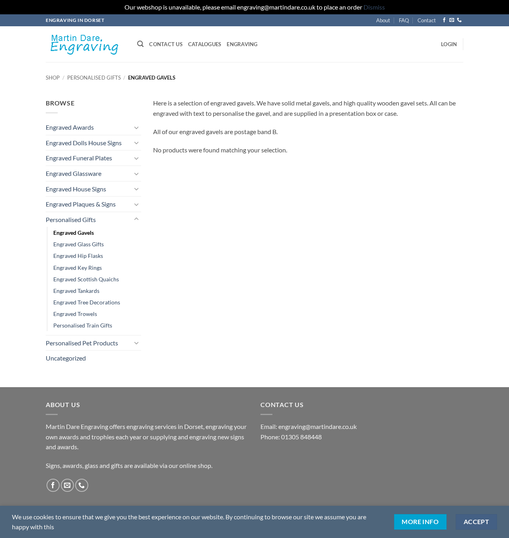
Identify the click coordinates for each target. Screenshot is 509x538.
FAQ (404, 20)
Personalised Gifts (94, 77)
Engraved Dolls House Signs (84, 142)
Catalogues (204, 44)
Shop (53, 77)
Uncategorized (66, 358)
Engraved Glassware (73, 173)
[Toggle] (136, 127)
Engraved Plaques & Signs (81, 204)
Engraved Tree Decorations (86, 302)
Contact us (166, 44)
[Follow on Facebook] (444, 20)
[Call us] (459, 20)
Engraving (242, 44)
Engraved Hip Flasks (78, 255)
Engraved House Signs (76, 189)
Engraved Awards (70, 127)
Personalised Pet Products (82, 343)
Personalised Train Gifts (82, 325)
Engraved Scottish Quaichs (86, 279)
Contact (427, 20)
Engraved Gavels (73, 232)
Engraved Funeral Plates (79, 158)
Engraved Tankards (76, 290)
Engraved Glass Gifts (78, 244)
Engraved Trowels (75, 313)
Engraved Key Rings (77, 267)
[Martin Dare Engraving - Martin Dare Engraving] (85, 44)
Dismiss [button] (374, 7)
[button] (140, 44)
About (383, 20)
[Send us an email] (451, 20)
